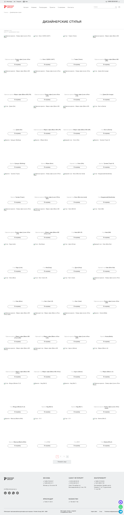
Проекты (52, 7)
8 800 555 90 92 (113, 1)
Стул (47, 59)
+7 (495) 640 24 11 (48, 483)
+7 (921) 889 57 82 (99, 483)
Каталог (26, 7)
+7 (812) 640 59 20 (74, 481)
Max (26, 1)
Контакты (71, 7)
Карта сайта (94, 511)
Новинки (33, 7)
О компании (61, 7)
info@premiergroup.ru (10, 489)
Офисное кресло (17, 60)
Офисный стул (47, 337)
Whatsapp (9, 1)
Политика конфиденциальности (112, 511)
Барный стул (77, 163)
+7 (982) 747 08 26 (99, 481)
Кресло (17, 163)
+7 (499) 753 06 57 (48, 481)
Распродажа (43, 7)
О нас (100, 511)
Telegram (18, 1)
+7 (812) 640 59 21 (74, 483)
